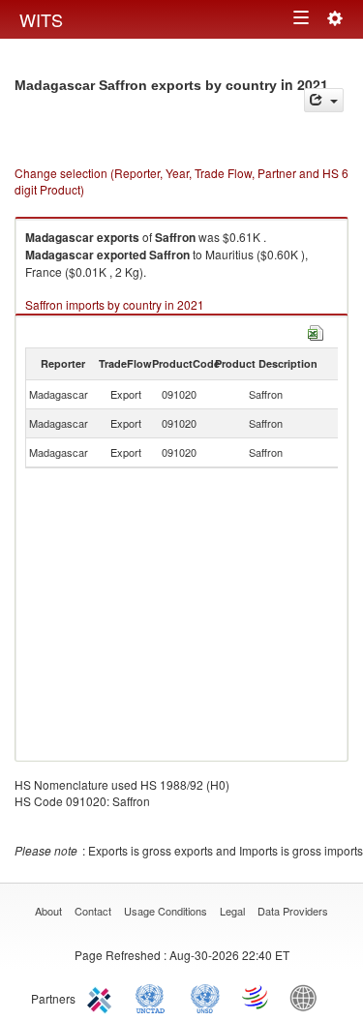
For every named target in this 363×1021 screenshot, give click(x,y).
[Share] (324, 100)
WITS (41, 19)
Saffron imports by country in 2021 (114, 304)
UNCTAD (154, 996)
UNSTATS (205, 996)
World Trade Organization (256, 996)
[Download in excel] (315, 330)
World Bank (307, 996)
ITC (102, 996)
